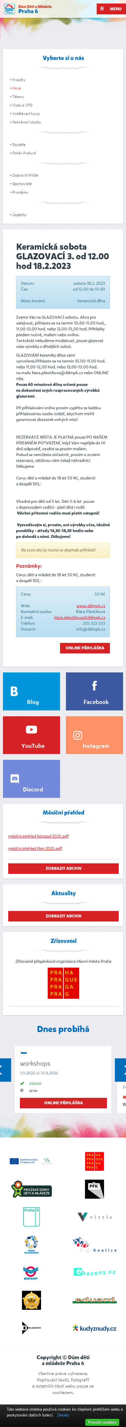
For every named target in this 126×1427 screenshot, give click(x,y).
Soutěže (18, 144)
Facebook (96, 702)
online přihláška (63, 1103)
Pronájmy (20, 192)
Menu (115, 9)
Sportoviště (22, 183)
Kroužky (18, 79)
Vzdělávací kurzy (26, 113)
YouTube (33, 746)
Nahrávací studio (26, 122)
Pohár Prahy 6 (24, 153)
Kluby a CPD (22, 105)
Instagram (96, 746)
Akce (16, 88)
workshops (35, 1063)
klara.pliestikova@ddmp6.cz (79, 617)
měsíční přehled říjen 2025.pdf (35, 848)
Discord (33, 790)
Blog (33, 702)
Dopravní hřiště (25, 175)
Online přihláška (85, 648)
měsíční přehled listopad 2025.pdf (38, 836)
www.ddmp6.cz (90, 606)
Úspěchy (19, 214)
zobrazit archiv (63, 869)
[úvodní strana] (28, 9)
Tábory (18, 96)
